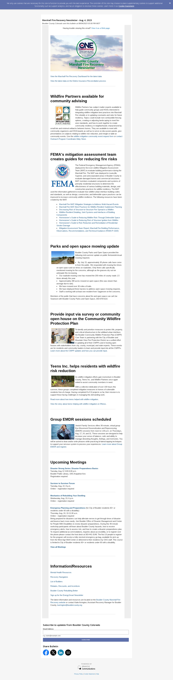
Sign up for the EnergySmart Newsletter (66, 595)
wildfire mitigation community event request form (94, 136)
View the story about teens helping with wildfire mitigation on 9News (78, 404)
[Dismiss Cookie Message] (170, 2)
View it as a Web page (100, 28)
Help (97, 674)
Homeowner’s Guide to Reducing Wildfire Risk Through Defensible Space (89, 217)
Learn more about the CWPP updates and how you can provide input (78, 351)
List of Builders (56, 581)
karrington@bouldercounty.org (69, 605)
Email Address (48, 629)
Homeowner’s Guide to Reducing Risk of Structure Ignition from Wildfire (88, 220)
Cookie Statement (126, 6)
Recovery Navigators (59, 577)
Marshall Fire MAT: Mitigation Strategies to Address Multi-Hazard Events (89, 204)
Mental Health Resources (60, 572)
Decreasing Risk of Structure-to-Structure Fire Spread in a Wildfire (86, 209)
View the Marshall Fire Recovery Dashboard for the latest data (76, 76)
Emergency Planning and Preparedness (68, 508)
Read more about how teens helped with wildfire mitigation (74, 399)
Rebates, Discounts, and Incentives (65, 586)
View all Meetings (58, 547)
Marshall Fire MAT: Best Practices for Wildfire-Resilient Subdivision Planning (90, 207)
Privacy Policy (78, 674)
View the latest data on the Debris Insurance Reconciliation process (78, 81)
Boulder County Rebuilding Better (64, 591)
